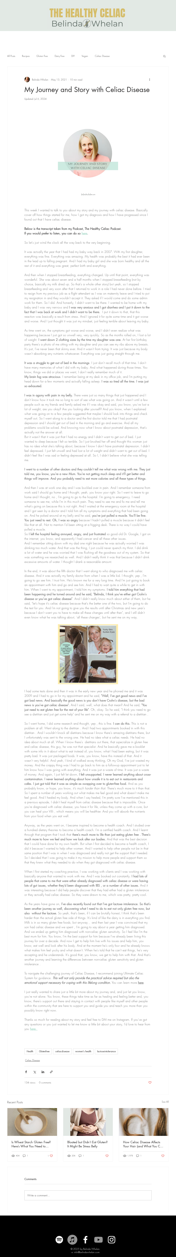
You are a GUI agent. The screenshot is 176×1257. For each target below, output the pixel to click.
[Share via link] (51, 1071)
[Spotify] (59, 1240)
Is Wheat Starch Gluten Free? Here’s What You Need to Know (31, 1144)
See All (165, 1101)
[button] (164, 56)
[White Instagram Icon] (112, 1240)
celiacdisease (62, 1051)
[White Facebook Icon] (85, 1240)
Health (30, 1051)
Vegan (85, 56)
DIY (73, 56)
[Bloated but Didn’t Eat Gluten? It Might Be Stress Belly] (88, 1122)
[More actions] (149, 79)
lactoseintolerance (106, 1051)
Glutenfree (44, 1051)
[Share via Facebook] (26, 1071)
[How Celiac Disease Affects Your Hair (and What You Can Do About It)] (144, 1122)
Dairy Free (59, 56)
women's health (83, 1051)
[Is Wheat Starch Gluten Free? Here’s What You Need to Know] (32, 1122)
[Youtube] (98, 1240)
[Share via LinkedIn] (43, 1071)
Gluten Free (42, 56)
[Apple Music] (72, 1240)
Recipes (26, 56)
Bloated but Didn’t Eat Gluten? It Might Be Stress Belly (87, 1144)
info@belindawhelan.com (87, 1252)
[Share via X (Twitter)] (34, 1071)
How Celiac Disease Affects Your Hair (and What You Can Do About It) (143, 1144)
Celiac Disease (102, 56)
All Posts (11, 56)
